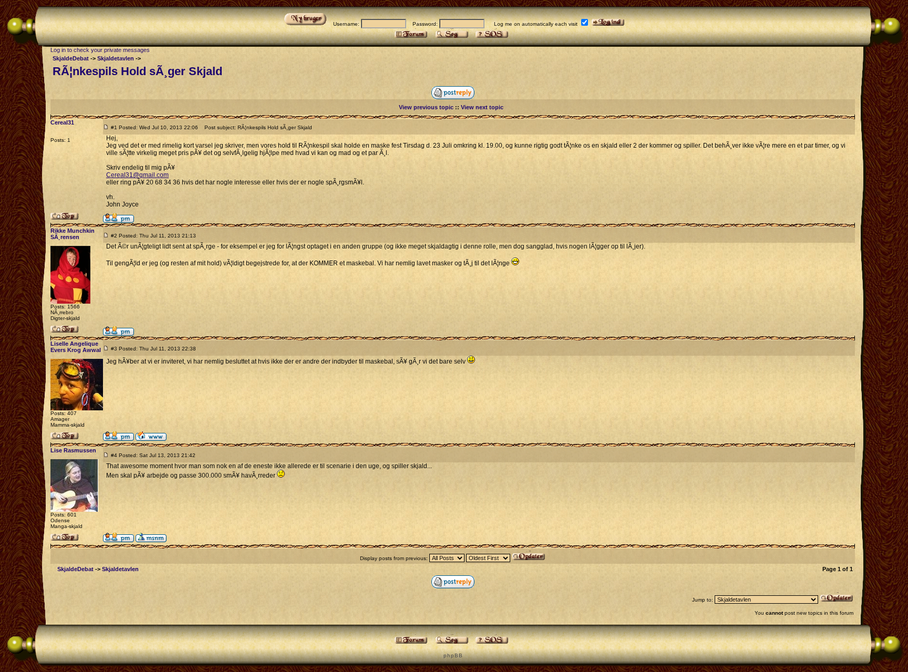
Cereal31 (62, 122)
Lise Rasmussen (73, 450)
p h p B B (452, 655)
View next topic (482, 107)
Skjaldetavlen (115, 58)
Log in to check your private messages (100, 50)
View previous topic (426, 107)
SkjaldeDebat (71, 58)
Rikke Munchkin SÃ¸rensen (72, 234)
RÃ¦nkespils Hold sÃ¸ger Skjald (137, 71)
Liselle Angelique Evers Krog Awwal (75, 346)
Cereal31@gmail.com (137, 175)
